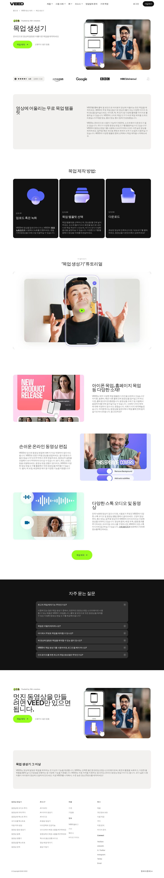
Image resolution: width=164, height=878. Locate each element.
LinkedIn (100, 846)
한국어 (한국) (146, 871)
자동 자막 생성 (16, 825)
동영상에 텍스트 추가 (19, 817)
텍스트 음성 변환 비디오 (49, 838)
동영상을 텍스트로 (18, 843)
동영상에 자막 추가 (18, 812)
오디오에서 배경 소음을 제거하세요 (53, 830)
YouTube (100, 842)
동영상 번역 (15, 847)
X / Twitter (101, 850)
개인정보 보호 (102, 812)
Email (99, 863)
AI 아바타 (43, 808)
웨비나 (71, 833)
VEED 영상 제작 (26, 11)
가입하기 (148, 4)
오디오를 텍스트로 (18, 821)
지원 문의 (100, 825)
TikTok (99, 859)
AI (69, 4)
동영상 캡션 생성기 (18, 830)
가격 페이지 (124, 527)
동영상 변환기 (16, 838)
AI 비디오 (43, 817)
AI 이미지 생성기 (46, 812)
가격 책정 (104, 4)
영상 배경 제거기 (46, 843)
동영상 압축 (15, 834)
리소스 (78, 4)
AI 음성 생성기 (45, 821)
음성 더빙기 (44, 847)
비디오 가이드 (74, 837)
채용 (99, 808)
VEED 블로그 (73, 824)
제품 (49, 4)
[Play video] (82, 310)
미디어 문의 (101, 830)
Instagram (101, 855)
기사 (70, 829)
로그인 (136, 4)
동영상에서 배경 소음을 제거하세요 (53, 834)
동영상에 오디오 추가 (19, 808)
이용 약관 (100, 817)
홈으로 (15, 11)
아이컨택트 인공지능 (47, 825)
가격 (70, 808)
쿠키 (99, 821)
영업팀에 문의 (91, 4)
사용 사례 (60, 4)
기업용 (71, 812)
